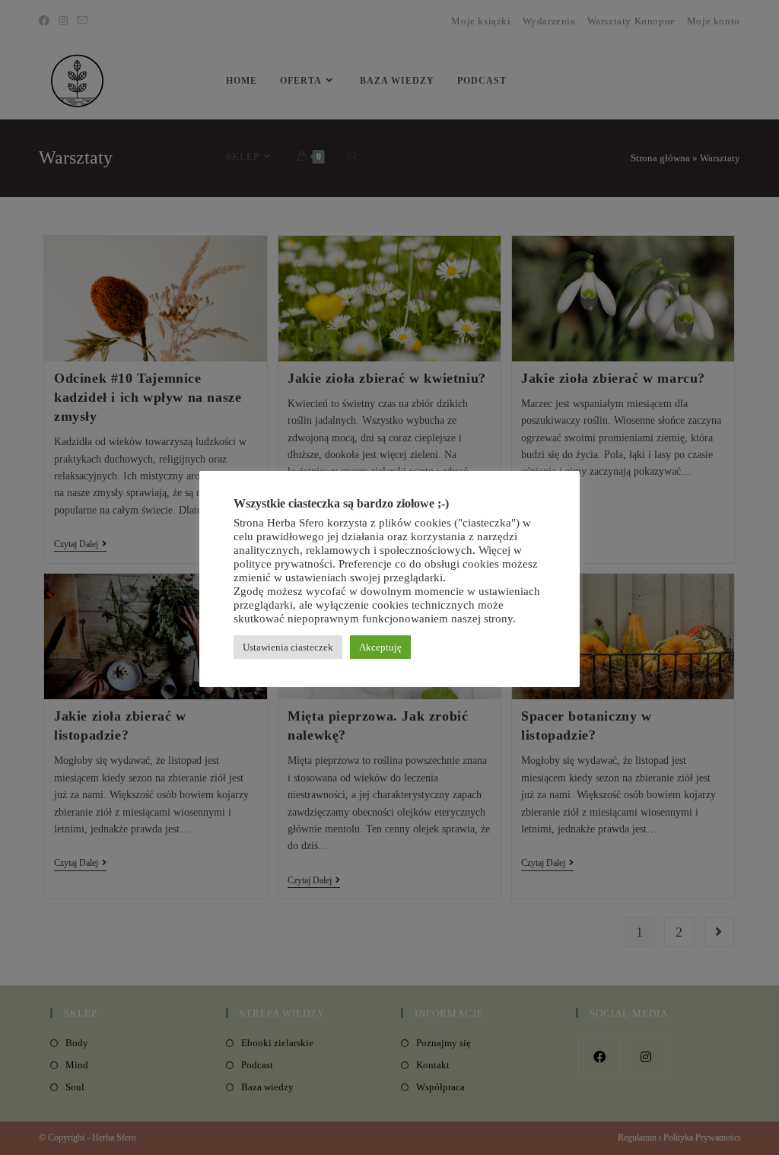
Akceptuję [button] (380, 647)
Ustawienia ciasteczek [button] (288, 647)
